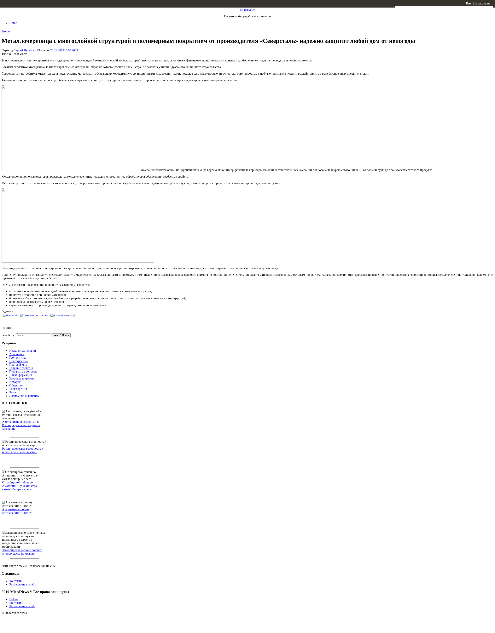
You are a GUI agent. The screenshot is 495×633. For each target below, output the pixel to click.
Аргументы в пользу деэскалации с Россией (17, 511)
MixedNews (247, 9)
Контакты (15, 581)
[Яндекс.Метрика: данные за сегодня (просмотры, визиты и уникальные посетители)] (31, 619)
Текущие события (21, 368)
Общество (16, 385)
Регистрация (482, 3)
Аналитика (16, 354)
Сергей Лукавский (26, 50)
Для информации (20, 375)
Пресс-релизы (18, 361)
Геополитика (17, 357)
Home (13, 23)
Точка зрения (18, 389)
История (14, 382)
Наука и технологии (22, 350)
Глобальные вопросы (23, 371)
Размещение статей (22, 584)
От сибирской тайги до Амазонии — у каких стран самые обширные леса (20, 486)
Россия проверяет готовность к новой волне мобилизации (22, 450)
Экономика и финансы (24, 395)
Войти (13, 599)
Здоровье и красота (22, 378)
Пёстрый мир (18, 364)
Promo (6, 31)
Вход (469, 3)
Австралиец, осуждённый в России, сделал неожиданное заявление (21, 425)
